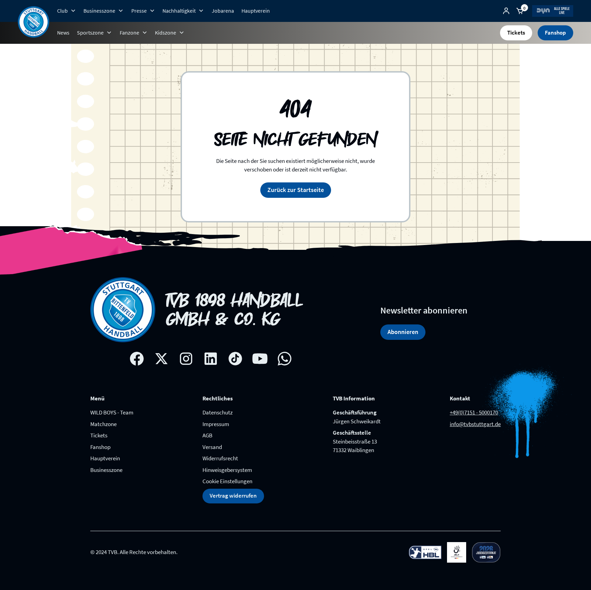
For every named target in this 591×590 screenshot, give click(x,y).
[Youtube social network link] (260, 358)
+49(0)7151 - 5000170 (474, 412)
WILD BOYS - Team (111, 412)
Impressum (215, 424)
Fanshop (555, 32)
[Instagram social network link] (186, 358)
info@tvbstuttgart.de (475, 424)
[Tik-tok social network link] (235, 358)
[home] (33, 22)
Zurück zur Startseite (295, 190)
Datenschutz (217, 412)
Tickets (516, 32)
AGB (207, 435)
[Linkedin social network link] (210, 358)
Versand (212, 447)
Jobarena (223, 10)
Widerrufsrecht (220, 458)
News (63, 32)
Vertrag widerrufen (233, 495)
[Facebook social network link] (137, 358)
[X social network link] (161, 358)
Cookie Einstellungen (227, 481)
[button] (66, 11)
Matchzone (103, 424)
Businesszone (106, 470)
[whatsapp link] (284, 358)
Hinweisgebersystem (227, 470)
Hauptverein (255, 10)
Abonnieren (403, 332)
